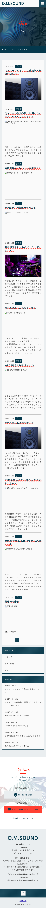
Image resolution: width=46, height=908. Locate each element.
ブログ (7, 670)
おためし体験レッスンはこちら (25, 809)
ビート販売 (9, 663)
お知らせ (8, 657)
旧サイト (23, 901)
